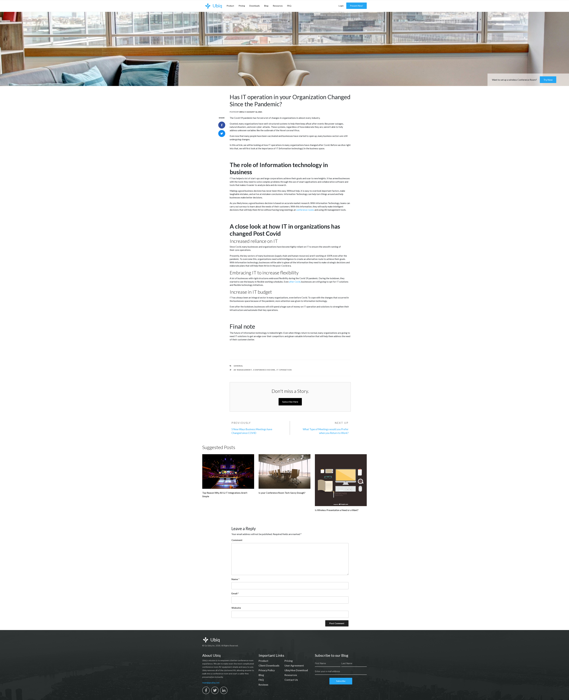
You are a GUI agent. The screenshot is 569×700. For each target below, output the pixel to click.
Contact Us (291, 679)
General (238, 366)
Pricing (242, 5)
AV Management (243, 370)
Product (230, 5)
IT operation (284, 370)
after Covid (294, 281)
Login (341, 5)
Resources (278, 5)
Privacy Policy (267, 670)
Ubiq (241, 112)
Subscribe (340, 681)
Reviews (263, 684)
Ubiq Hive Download (296, 670)
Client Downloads (269, 665)
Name (235, 579)
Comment (236, 540)
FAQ (289, 5)
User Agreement (294, 665)
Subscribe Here (290, 401)
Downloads (254, 5)
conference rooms (305, 209)
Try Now (548, 79)
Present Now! (356, 5)
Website (236, 607)
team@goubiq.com (210, 682)
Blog (266, 5)
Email (235, 593)
